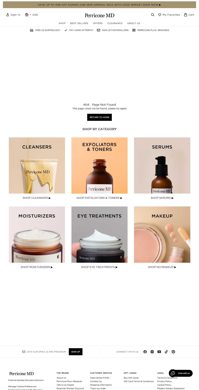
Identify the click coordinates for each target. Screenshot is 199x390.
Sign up (75, 352)
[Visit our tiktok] (166, 351)
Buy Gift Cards (131, 378)
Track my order (98, 388)
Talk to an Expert (65, 385)
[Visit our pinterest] (173, 351)
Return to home (99, 117)
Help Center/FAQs (99, 378)
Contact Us (96, 381)
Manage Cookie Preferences (22, 386)
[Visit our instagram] (152, 351)
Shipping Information (101, 385)
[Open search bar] (152, 14)
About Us (61, 378)
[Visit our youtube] (159, 351)
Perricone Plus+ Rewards (69, 381)
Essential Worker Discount (70, 388)
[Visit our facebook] (145, 351)
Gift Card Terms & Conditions (139, 381)
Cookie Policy (164, 385)
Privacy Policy (164, 381)
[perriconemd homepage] (99, 15)
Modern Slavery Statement (171, 388)
